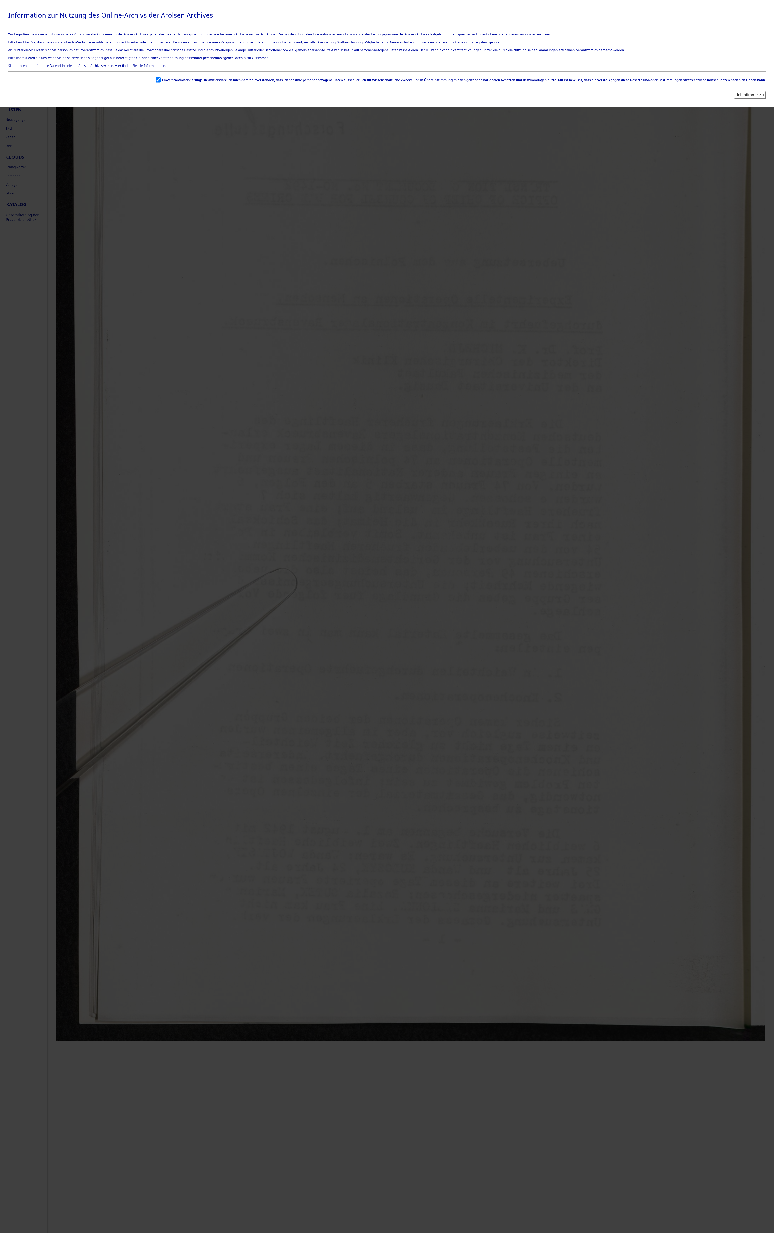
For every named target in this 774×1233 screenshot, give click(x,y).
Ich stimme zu (750, 94)
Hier (118, 65)
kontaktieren (25, 58)
